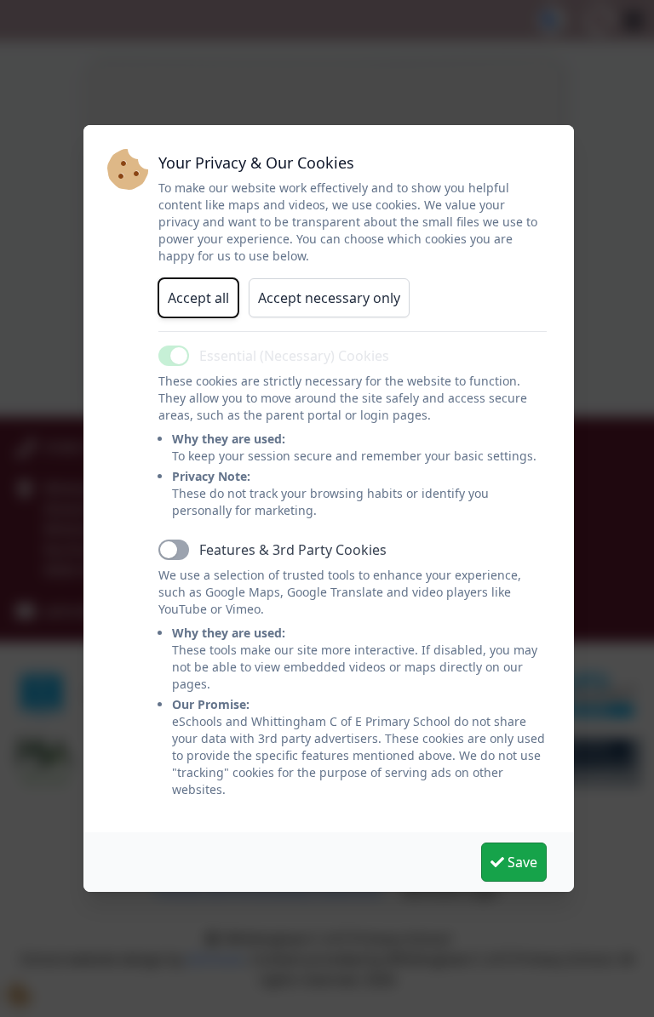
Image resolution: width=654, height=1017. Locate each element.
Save (520, 862)
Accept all (198, 298)
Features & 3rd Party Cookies (293, 549)
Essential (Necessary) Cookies (294, 355)
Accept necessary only (329, 298)
